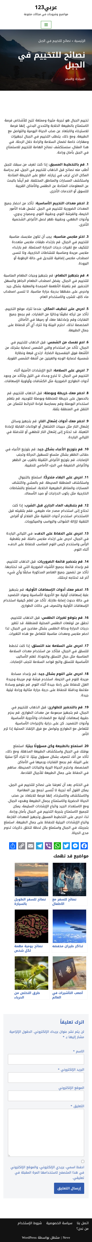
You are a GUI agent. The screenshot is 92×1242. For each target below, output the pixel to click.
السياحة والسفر (75, 79)
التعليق (77, 1106)
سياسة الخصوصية (59, 1223)
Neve (66, 1237)
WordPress (29, 1237)
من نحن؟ (82, 1228)
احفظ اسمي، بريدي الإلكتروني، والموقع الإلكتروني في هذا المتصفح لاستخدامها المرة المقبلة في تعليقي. (47, 1172)
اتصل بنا (83, 1223)
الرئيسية (79, 41)
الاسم (78, 1051)
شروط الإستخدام (30, 1223)
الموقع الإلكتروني (71, 1087)
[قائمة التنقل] (46, 25)
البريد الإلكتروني (71, 1069)
